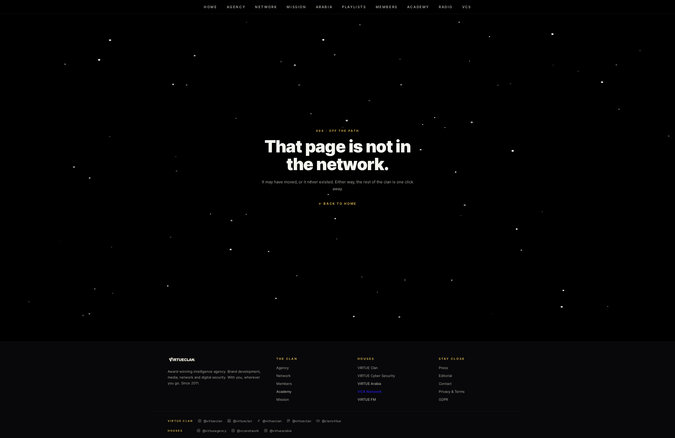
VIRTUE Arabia (369, 383)
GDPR (443, 399)
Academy (418, 7)
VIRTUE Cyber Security (376, 376)
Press (443, 368)
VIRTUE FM (367, 399)
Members (387, 7)
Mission (296, 7)
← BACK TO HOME (337, 204)
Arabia (324, 7)
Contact (445, 383)
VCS (466, 7)
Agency (236, 7)
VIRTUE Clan (368, 368)
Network (266, 7)
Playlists (354, 7)
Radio (446, 7)
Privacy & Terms (452, 391)
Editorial (445, 376)
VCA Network (370, 391)
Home (210, 7)
